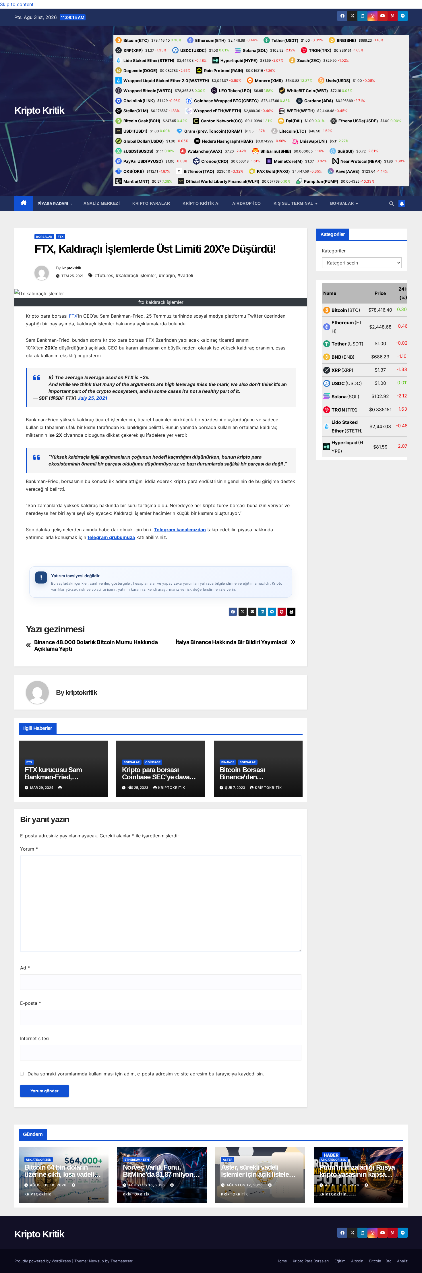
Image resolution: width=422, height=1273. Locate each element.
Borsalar (44, 236)
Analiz (402, 1261)
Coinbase (152, 762)
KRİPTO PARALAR (151, 203)
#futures (104, 275)
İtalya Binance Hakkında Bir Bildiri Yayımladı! (231, 642)
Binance (227, 762)
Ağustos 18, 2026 (49, 1185)
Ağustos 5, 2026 (343, 1185)
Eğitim (339, 1261)
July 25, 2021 (92, 398)
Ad (25, 968)
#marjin (167, 275)
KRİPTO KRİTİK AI (201, 203)
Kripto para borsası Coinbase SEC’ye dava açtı (155, 777)
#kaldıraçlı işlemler (136, 275)
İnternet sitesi (34, 1038)
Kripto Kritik (39, 110)
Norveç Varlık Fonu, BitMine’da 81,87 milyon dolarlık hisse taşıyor (158, 1174)
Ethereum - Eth (137, 1159)
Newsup (96, 1261)
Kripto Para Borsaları (311, 1261)
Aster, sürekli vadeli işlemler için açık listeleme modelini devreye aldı (259, 1174)
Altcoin (357, 1261)
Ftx (60, 236)
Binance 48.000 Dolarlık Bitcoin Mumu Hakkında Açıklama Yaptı (96, 645)
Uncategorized (38, 1159)
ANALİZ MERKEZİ (102, 203)
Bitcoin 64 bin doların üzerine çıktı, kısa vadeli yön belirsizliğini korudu (60, 1174)
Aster (228, 1159)
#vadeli (185, 275)
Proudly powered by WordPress (43, 1261)
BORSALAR (342, 203)
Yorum (29, 849)
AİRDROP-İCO (246, 203)
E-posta (30, 1003)
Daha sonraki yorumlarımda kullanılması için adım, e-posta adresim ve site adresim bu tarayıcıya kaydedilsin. (146, 1074)
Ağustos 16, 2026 (147, 1185)
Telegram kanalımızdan (180, 529)
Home (281, 1261)
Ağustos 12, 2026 (245, 1185)
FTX (73, 316)
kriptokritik (71, 268)
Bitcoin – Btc (380, 1261)
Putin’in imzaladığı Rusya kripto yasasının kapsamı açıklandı (357, 1174)
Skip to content (17, 4)
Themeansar (121, 1261)
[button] (391, 203)
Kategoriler (334, 251)
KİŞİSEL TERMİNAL (294, 203)
